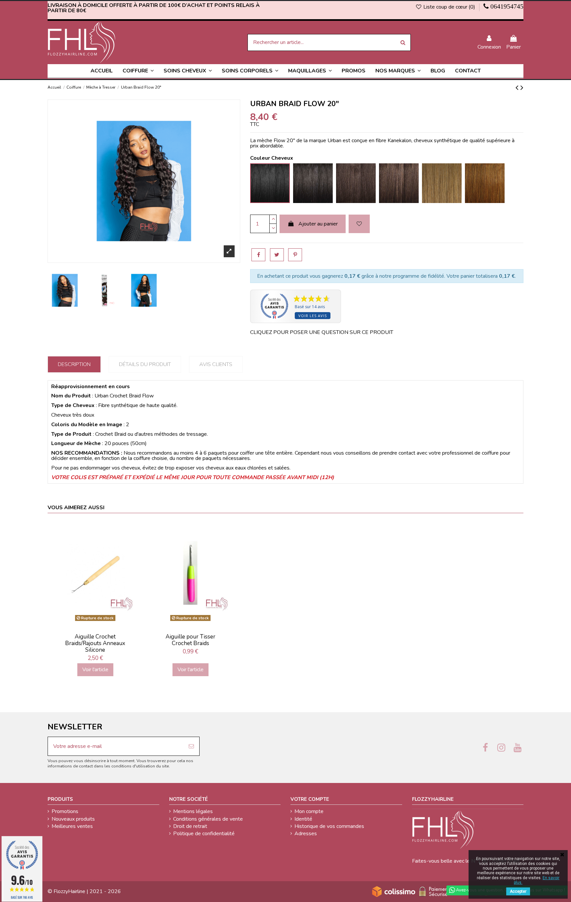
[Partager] (258, 254)
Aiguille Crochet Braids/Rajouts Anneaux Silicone (95, 643)
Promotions (65, 811)
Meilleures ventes (72, 826)
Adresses (305, 833)
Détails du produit (145, 364)
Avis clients (215, 364)
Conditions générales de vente (208, 819)
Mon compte (309, 811)
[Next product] (521, 87)
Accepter (518, 891)
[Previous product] (517, 87)
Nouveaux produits (73, 819)
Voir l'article (95, 669)
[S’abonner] (191, 746)
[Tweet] (277, 254)
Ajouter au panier (318, 223)
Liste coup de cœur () (449, 7)
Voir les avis (312, 315)
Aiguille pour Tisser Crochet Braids (190, 640)
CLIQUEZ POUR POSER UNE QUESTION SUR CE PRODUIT (321, 332)
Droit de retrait (190, 826)
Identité (303, 819)
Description (74, 364)
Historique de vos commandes (329, 826)
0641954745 (506, 6)
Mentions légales (193, 811)
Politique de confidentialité (204, 833)
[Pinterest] (295, 254)
